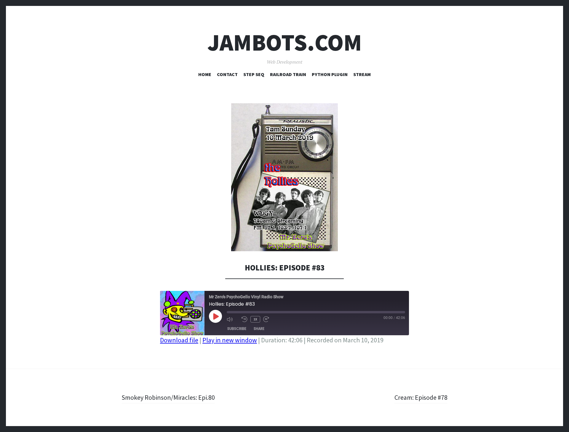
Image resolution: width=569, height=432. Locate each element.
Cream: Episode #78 (420, 397)
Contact (227, 74)
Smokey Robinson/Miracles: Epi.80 (168, 397)
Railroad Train (288, 74)
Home (204, 74)
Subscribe (236, 328)
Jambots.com (284, 42)
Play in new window (229, 340)
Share (259, 328)
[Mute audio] (233, 319)
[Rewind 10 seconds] (244, 319)
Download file (179, 340)
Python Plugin (330, 74)
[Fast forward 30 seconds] (269, 319)
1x (255, 319)
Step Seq (253, 74)
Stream (362, 74)
